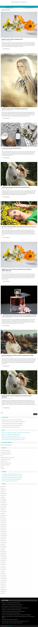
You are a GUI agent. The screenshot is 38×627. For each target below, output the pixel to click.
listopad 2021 (4, 555)
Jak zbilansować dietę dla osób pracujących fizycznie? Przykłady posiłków (13, 611)
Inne (2, 455)
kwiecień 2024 (4, 520)
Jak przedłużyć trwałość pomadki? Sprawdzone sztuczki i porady (12, 475)
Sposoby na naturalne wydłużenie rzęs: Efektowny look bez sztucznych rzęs (19, 226)
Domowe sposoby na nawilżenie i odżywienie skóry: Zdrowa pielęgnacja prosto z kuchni (15, 621)
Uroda (3, 466)
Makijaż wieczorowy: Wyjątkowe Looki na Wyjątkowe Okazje (11, 434)
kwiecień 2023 (4, 529)
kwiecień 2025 (4, 515)
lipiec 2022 (3, 540)
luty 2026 (3, 497)
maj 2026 (3, 491)
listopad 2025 (4, 502)
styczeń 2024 (4, 524)
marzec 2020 (4, 591)
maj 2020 (3, 587)
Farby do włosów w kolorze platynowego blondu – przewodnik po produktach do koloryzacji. (16, 432)
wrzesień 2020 (4, 580)
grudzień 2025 (4, 500)
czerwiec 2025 (4, 511)
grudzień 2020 (4, 575)
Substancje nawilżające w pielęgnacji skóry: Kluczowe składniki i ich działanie (14, 437)
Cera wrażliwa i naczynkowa (6, 452)
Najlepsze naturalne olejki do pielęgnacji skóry (12, 39)
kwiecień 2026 (4, 493)
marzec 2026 (4, 495)
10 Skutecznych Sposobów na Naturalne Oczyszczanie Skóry (15, 187)
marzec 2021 (4, 569)
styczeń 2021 (4, 573)
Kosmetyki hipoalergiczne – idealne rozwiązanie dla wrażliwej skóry (12, 423)
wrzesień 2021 (4, 558)
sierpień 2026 (4, 486)
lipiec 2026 (3, 488)
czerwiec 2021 (4, 564)
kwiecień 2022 (4, 546)
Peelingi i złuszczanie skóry (6, 459)
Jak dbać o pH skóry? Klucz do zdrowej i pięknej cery (10, 619)
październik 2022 (4, 535)
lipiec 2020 (3, 584)
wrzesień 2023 (4, 526)
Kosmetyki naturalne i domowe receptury (8, 457)
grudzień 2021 (4, 553)
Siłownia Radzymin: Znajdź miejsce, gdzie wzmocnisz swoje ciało (12, 477)
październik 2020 (4, 578)
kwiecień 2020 (4, 589)
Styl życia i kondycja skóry (6, 464)
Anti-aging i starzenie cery (6, 450)
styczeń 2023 (4, 531)
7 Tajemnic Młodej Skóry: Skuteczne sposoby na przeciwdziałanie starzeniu (19, 316)
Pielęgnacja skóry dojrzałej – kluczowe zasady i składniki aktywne (12, 419)
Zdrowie (3, 468)
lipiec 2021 (3, 562)
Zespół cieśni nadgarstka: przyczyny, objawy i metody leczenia (11, 479)
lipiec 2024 (3, 517)
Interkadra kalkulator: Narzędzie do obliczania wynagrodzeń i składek (17, 355)
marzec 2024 (4, 522)
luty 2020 (3, 593)
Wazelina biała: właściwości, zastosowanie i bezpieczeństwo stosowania (13, 439)
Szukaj (2, 412)
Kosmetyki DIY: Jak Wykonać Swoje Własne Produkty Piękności (11, 609)
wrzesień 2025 (4, 506)
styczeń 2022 (4, 551)
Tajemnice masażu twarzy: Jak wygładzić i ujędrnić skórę (15, 108)
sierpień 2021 (4, 560)
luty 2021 (3, 571)
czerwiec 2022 (4, 542)
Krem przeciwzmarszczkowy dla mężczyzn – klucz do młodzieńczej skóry (13, 421)
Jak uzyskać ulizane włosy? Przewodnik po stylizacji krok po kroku (12, 425)
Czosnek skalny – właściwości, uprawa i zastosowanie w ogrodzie (12, 604)
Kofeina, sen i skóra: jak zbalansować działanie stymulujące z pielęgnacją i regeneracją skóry (16, 614)
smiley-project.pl (9, 40)
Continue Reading (6, 48)
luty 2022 (3, 549)
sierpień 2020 (4, 582)
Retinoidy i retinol (4, 461)
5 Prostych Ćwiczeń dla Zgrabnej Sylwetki (11, 148)
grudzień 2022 (4, 533)
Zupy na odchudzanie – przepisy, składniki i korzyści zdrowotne (11, 606)
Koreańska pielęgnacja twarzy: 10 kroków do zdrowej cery (11, 427)
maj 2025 (3, 513)
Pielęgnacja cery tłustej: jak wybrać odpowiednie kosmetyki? (11, 602)
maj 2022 (3, 544)
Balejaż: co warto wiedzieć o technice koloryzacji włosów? (11, 436)
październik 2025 (4, 504)
